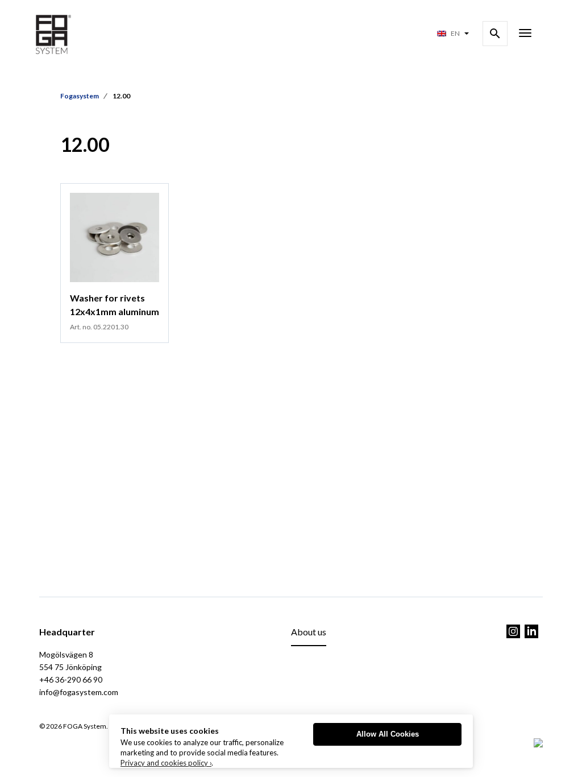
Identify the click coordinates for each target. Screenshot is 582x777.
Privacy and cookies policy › (165, 762)
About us (308, 631)
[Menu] (525, 34)
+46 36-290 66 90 (70, 679)
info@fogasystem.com (78, 692)
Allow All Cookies (387, 734)
